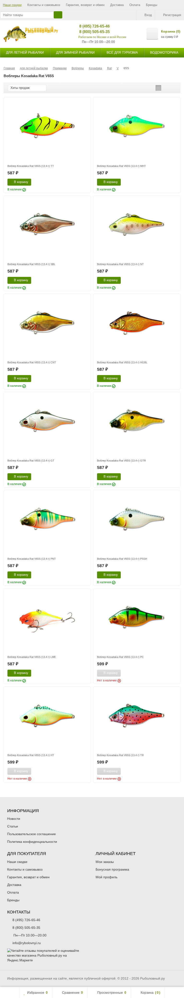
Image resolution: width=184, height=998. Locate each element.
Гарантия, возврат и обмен (85, 5)
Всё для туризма (122, 52)
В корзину (21, 182)
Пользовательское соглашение (31, 834)
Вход (148, 15)
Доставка (117, 5)
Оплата (134, 5)
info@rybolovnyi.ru (26, 943)
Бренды (151, 5)
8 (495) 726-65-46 (90, 26)
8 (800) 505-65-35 (90, 32)
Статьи (12, 826)
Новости (13, 819)
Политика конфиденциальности (32, 842)
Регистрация (172, 15)
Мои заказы (105, 862)
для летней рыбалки (25, 52)
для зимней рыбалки (75, 52)
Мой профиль (106, 877)
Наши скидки (12, 5)
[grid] (158, 88)
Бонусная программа (112, 869)
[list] (166, 88)
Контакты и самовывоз (43, 5)
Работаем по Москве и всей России (102, 37)
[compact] (173, 88)
